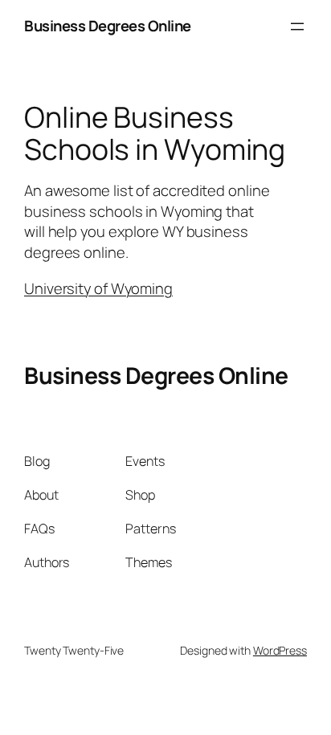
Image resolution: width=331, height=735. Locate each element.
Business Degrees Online (107, 25)
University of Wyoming (98, 288)
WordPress (280, 650)
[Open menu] (297, 26)
